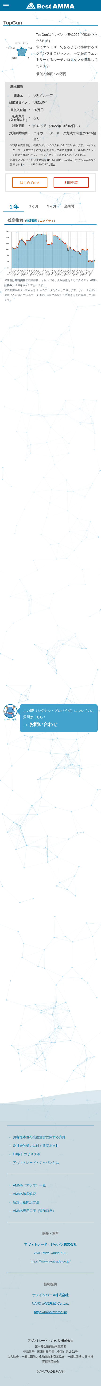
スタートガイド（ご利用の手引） (37, 1044)
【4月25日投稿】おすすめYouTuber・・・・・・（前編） (51, 964)
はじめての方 (30, 182)
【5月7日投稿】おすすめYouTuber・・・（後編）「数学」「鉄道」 (51, 946)
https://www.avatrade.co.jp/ (50, 1261)
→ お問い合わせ (40, 724)
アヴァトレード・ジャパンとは (36, 1162)
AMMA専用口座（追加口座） (34, 1211)
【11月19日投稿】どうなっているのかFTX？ (46, 920)
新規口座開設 (50, 674)
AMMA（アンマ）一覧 (29, 1185)
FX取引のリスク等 (26, 1154)
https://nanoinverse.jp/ (50, 1312)
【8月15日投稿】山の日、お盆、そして (42, 932)
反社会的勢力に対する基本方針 (36, 1145)
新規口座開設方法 (26, 1202)
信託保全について (26, 1033)
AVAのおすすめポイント (30, 1010)
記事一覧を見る (50, 977)
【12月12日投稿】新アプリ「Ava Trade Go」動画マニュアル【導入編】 (51, 906)
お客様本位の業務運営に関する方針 (39, 1137)
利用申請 (71, 182)
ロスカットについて (28, 1022)
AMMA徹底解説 (24, 1194)
